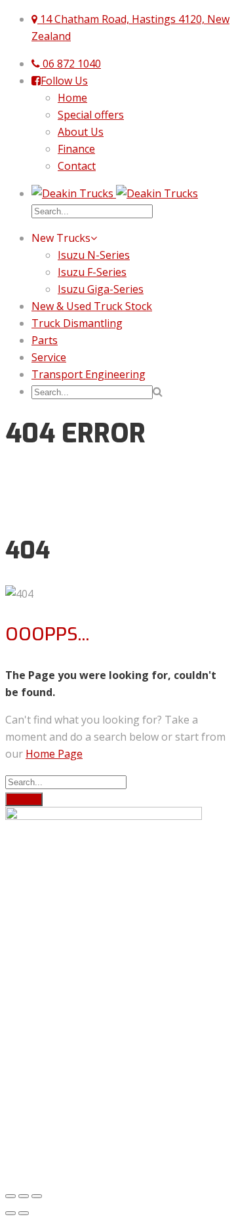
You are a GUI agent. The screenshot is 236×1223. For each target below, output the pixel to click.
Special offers (91, 114)
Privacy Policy (38, 1120)
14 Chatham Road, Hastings (73, 880)
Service (48, 357)
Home (72, 97)
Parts (44, 340)
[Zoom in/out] (36, 1196)
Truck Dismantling (77, 323)
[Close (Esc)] (10, 1196)
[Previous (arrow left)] (10, 1213)
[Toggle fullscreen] (23, 1196)
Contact (77, 166)
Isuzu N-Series (94, 255)
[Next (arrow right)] (23, 1213)
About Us (81, 132)
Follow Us (64, 80)
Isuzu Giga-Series (101, 289)
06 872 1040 (70, 63)
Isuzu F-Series (92, 272)
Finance (76, 149)
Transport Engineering (88, 374)
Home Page (54, 754)
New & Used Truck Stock (91, 306)
